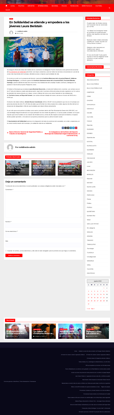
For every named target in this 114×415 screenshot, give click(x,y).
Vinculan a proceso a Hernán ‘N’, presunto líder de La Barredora (94, 411)
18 (91, 297)
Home (75, 351)
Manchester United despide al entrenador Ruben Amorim (96, 379)
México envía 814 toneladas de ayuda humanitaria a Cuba (85, 386)
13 (97, 294)
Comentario (9, 189)
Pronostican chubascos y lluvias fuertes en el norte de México (95, 390)
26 (94, 301)
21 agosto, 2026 (13, 336)
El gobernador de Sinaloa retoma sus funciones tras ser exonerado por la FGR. (97, 24)
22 (104, 297)
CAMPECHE (90, 92)
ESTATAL (90, 141)
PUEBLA (89, 207)
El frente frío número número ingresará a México (73, 354)
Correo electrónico (11, 231)
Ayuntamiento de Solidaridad (17, 72)
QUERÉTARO (91, 211)
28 (101, 301)
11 (91, 294)
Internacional (43, 6)
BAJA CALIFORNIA (93, 84)
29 (104, 301)
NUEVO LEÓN (91, 187)
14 (101, 294)
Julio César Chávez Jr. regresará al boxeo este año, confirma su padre (92, 376)
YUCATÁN (90, 269)
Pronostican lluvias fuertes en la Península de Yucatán (97, 394)
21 (100, 297)
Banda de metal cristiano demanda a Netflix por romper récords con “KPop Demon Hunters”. (97, 41)
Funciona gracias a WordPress (11, 381)
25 (91, 301)
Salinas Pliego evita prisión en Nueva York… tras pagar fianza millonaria (92, 401)
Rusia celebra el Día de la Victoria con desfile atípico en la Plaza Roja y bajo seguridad (89, 397)
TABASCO (90, 240)
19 (94, 297)
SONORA (90, 236)
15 (103, 294)
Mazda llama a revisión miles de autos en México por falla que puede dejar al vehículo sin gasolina (86, 383)
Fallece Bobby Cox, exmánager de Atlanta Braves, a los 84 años (94, 361)
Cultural (98, 6)
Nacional (55, 6)
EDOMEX (89, 133)
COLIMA (89, 113)
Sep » (92, 308)
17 (88, 297)
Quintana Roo (67, 163)
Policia (64, 6)
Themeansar (33, 381)
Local (13, 6)
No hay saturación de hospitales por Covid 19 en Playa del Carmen (43, 168)
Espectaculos (87, 6)
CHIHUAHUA (91, 104)
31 (88, 304)
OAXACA (89, 191)
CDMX (89, 96)
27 (97, 301)
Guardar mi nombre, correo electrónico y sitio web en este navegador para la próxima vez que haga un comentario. (41, 251)
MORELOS (90, 174)
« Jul (88, 308)
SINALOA (90, 232)
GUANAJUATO (91, 145)
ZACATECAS (91, 273)
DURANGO (90, 129)
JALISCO (89, 162)
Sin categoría (91, 228)
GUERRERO (90, 150)
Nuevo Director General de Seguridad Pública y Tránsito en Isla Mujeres (26, 133)
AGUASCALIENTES (93, 80)
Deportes (31, 6)
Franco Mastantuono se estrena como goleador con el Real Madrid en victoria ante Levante (87, 369)
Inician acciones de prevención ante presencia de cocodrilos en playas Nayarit (90, 372)
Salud (8, 10)
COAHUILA (90, 108)
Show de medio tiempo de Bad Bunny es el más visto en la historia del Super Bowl (90, 404)
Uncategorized (91, 257)
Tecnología (74, 6)
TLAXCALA (90, 252)
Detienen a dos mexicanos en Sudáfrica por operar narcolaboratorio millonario (96, 49)
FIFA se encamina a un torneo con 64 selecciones (98, 365)
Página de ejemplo (105, 386)
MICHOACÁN (91, 170)
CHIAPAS (90, 100)
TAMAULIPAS (91, 244)
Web (6, 241)
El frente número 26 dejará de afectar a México (98, 358)
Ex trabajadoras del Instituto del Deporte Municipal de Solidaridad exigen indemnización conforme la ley (61, 133)
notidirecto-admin (22, 31)
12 (94, 294)
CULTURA (90, 117)
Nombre (8, 221)
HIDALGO (90, 154)
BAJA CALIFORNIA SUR (94, 88)
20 (97, 297)
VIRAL (89, 265)
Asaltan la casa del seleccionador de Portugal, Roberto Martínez (94, 351)
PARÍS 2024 (90, 195)
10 (88, 294)
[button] (109, 8)
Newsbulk (25, 381)
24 (88, 301)
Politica (21, 6)
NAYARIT (90, 182)
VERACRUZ (90, 261)
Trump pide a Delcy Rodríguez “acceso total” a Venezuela (96, 408)
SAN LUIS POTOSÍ (92, 224)
